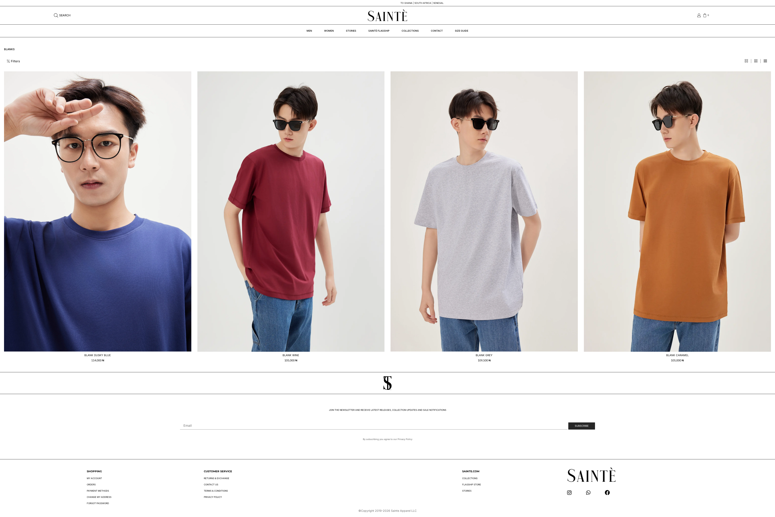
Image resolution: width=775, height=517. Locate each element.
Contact (437, 30)
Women (329, 30)
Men (309, 30)
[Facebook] (607, 492)
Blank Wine (291, 355)
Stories (351, 30)
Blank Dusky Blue (97, 355)
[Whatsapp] (588, 492)
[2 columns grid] (746, 61)
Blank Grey (484, 355)
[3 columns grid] (755, 61)
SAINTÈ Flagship (379, 30)
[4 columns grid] (765, 61)
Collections (410, 30)
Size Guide (461, 30)
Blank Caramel (677, 355)
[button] (13, 61)
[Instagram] (569, 492)
